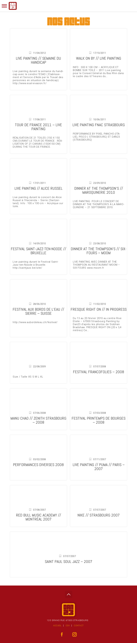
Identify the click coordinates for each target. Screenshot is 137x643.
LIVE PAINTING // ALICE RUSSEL (38, 188)
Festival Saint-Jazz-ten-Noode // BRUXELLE (38, 250)
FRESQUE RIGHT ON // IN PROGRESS (99, 309)
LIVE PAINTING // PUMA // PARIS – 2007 (99, 466)
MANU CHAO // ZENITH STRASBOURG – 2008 (38, 420)
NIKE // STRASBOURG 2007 (99, 515)
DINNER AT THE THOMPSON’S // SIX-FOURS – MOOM (98, 250)
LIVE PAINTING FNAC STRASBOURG (99, 124)
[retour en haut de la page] (68, 593)
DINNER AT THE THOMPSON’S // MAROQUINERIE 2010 (98, 190)
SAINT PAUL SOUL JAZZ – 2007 (68, 561)
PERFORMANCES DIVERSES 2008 (38, 464)
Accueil (57, 625)
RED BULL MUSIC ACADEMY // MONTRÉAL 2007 (38, 517)
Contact (79, 625)
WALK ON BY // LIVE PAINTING (98, 58)
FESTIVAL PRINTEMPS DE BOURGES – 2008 (98, 420)
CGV (68, 625)
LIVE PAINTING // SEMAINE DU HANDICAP (38, 60)
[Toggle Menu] (4, 5)
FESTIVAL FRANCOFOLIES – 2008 (98, 371)
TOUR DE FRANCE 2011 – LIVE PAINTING (38, 126)
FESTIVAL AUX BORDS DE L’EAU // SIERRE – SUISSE (38, 311)
